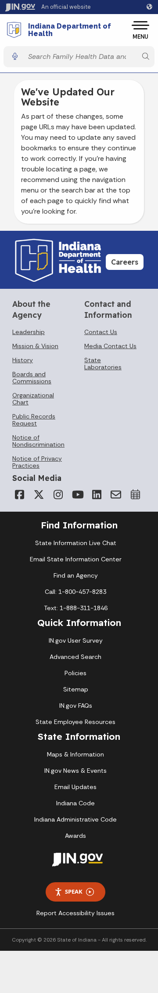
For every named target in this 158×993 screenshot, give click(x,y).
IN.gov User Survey (76, 640)
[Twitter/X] (39, 494)
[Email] (116, 494)
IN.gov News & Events (75, 771)
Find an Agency (76, 575)
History (22, 360)
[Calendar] (135, 494)
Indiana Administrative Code (75, 819)
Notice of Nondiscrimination (38, 440)
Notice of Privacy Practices (37, 462)
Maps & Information (75, 754)
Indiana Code (75, 803)
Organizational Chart (33, 398)
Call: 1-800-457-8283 (75, 592)
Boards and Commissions (31, 377)
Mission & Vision (35, 346)
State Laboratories (103, 363)
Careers (124, 262)
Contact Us (100, 332)
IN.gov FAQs (75, 705)
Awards (75, 836)
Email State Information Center (76, 559)
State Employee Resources (75, 722)
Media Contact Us (110, 346)
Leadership (28, 332)
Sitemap (75, 689)
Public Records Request (33, 419)
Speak (74, 891)
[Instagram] (58, 494)
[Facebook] (19, 494)
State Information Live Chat (75, 543)
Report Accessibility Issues (75, 913)
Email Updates (75, 787)
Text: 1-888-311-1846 (76, 608)
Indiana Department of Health (69, 30)
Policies (75, 673)
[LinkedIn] (97, 494)
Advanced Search (75, 657)
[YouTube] (77, 494)
